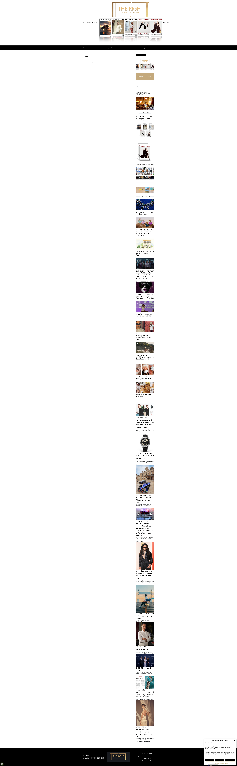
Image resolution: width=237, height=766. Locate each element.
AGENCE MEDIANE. (100, 758)
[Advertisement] (107, 71)
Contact (151, 760)
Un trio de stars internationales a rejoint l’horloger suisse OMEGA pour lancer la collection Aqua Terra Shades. (145, 422)
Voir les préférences (229, 760)
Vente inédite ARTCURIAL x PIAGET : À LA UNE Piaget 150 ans (145, 692)
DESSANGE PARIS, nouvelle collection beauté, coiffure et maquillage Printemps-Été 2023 (144, 732)
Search (149, 76)
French (138, 55)
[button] (234, 740)
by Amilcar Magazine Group (93, 22)
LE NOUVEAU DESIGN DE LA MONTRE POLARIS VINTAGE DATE (145, 455)
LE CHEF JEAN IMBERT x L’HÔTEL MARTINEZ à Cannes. (145, 616)
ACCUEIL (143, 753)
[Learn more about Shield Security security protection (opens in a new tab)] (2, 763)
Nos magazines (150, 753)
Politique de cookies (215, 763)
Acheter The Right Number (142, 760)
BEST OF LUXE (150, 756)
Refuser (219, 760)
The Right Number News (141, 756)
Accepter (210, 760)
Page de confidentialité (224, 763)
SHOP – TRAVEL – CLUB (148, 758)
